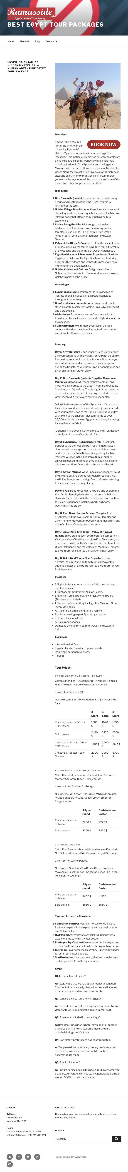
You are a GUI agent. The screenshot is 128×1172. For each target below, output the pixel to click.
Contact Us (51, 41)
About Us (24, 41)
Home (10, 41)
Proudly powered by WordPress (70, 1156)
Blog (37, 41)
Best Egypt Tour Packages (55, 24)
